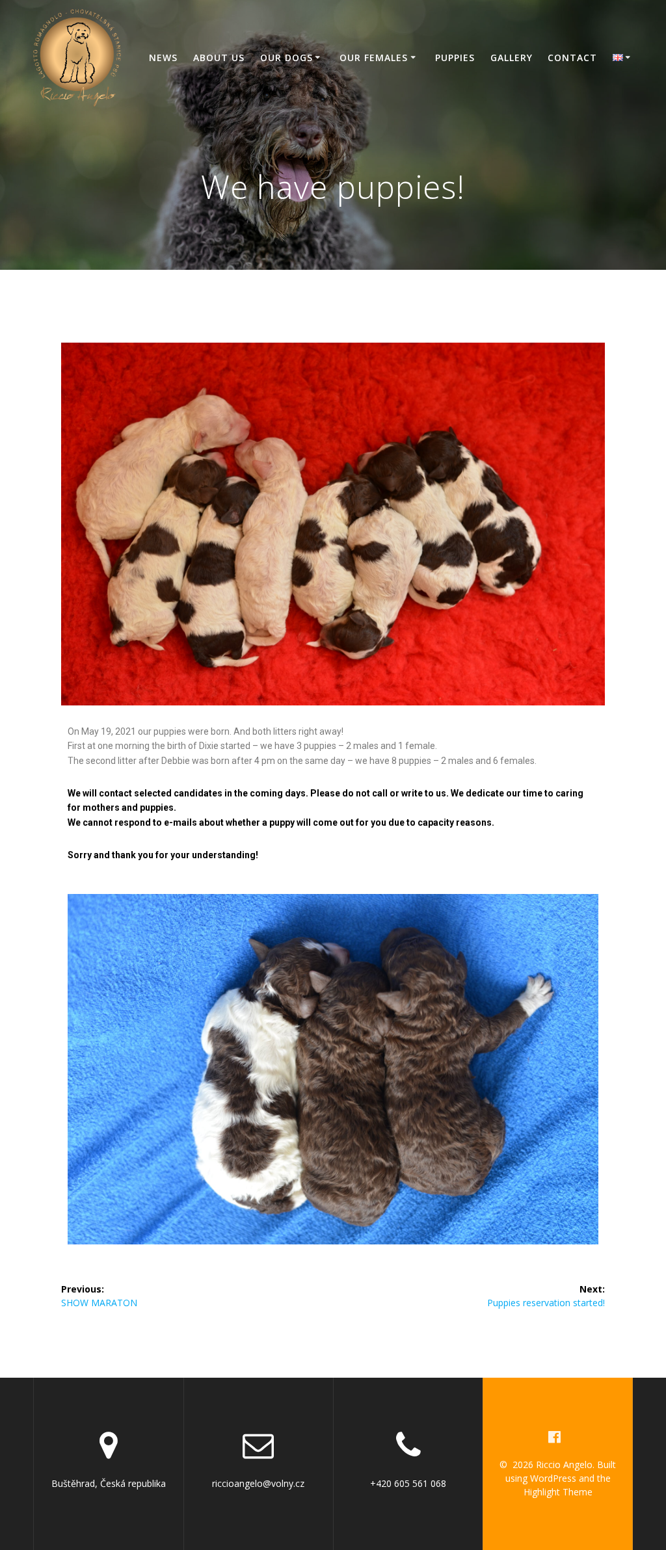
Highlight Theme (558, 1492)
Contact (572, 57)
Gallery (511, 57)
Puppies (455, 57)
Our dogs (286, 57)
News (163, 57)
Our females (374, 57)
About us (219, 57)
